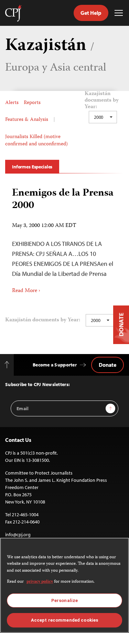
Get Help (90, 12)
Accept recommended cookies (64, 620)
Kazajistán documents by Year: (102, 101)
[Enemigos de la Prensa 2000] (64, 238)
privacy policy (39, 581)
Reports (32, 103)
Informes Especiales (32, 167)
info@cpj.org (18, 534)
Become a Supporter (55, 365)
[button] (103, 117)
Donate (107, 364)
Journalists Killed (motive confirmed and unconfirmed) (36, 140)
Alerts (12, 103)
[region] (64, 585)
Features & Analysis (26, 120)
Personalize (64, 600)
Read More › (26, 291)
